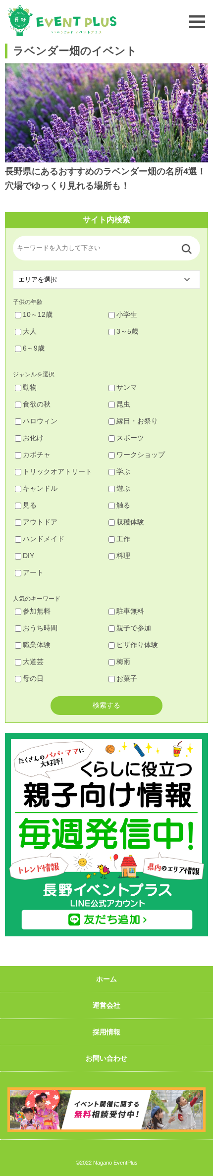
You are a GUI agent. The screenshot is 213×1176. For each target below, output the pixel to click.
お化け (33, 438)
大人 (30, 331)
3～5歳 (127, 331)
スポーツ (130, 438)
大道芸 (33, 661)
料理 (123, 556)
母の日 (33, 678)
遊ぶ (123, 488)
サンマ (126, 387)
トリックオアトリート (57, 471)
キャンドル (40, 488)
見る (30, 505)
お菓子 (126, 678)
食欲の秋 (37, 404)
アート (33, 572)
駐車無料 (130, 611)
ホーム (106, 979)
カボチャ (37, 455)
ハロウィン (40, 421)
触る (123, 505)
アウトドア (40, 522)
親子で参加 (133, 628)
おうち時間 (40, 628)
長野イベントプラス (61, 20)
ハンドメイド (43, 539)
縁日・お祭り (137, 421)
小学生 (126, 314)
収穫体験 (130, 522)
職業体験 (37, 645)
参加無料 (37, 611)
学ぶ (123, 471)
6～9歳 (34, 348)
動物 (30, 387)
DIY (28, 556)
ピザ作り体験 (137, 645)
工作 (123, 539)
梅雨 (123, 661)
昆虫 (123, 404)
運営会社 (106, 1005)
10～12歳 (38, 314)
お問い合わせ (106, 1058)
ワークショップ (140, 455)
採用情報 (106, 1032)
